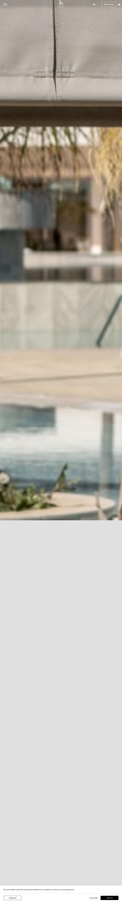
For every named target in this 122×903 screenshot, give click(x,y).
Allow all (110, 898)
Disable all (12, 898)
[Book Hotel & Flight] (119, 4)
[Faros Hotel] (61, 4)
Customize (93, 898)
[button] (5, 4)
